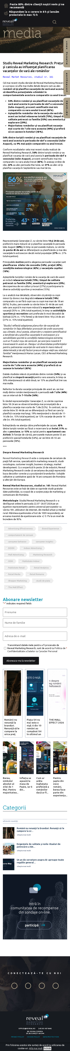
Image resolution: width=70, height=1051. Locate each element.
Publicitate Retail (16, 568)
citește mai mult (24, 835)
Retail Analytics (41, 568)
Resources (67, 82)
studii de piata (43, 581)
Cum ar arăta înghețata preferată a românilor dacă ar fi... (42, 785)
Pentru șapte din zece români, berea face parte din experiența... (60, 787)
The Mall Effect (15, 587)
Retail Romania (37, 574)
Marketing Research (42, 555)
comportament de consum (20, 535)
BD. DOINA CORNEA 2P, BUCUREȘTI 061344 (35, 1032)
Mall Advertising (16, 555)
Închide (47, 1048)
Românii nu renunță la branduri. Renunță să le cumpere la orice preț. (11, 727)
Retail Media (14, 574)
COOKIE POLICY (33, 1037)
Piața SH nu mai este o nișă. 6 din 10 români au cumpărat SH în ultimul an (34, 727)
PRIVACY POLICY (17, 1037)
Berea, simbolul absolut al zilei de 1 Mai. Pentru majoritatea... (10, 785)
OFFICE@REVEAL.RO (26, 1028)
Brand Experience (50, 528)
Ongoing (67, 108)
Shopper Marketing (17, 581)
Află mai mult (36, 1048)
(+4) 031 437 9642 (45, 1028)
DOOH (11, 548)
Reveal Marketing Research (17, 458)
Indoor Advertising (33, 548)
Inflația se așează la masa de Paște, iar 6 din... (26, 784)
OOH (10, 561)
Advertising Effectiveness (20, 528)
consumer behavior (17, 542)
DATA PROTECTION (51, 1037)
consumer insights (44, 542)
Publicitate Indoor (30, 561)
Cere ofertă (67, 53)
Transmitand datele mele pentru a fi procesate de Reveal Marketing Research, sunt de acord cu (36, 648)
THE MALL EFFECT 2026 (56, 721)
